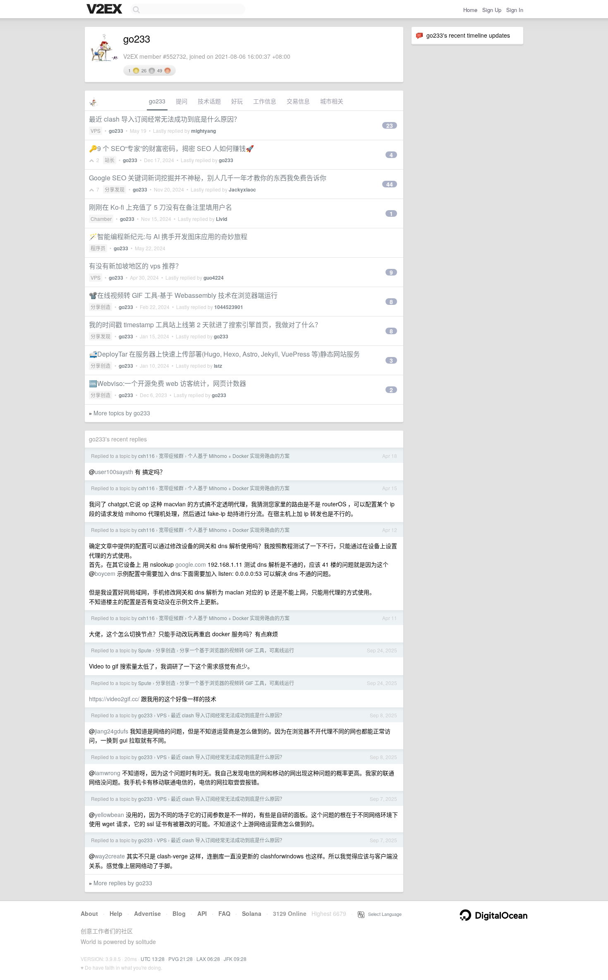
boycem (105, 573)
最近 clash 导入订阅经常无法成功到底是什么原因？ (164, 119)
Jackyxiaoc (242, 189)
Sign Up (491, 10)
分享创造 (100, 306)
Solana (251, 913)
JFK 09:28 (235, 958)
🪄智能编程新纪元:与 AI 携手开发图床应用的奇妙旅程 (168, 236)
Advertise (147, 913)
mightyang (203, 130)
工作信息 (264, 101)
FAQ (224, 913)
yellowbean (109, 814)
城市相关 (331, 101)
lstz (218, 365)
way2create (110, 856)
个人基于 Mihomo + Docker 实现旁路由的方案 (239, 455)
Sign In (514, 10)
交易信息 (298, 101)
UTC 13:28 (153, 958)
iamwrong (107, 773)
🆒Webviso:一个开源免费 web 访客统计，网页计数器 (167, 383)
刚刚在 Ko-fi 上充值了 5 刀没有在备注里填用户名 (160, 207)
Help (116, 913)
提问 (181, 101)
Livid (221, 219)
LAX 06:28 (208, 958)
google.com (190, 564)
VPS (96, 130)
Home (470, 10)
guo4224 (213, 277)
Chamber (101, 218)
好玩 (237, 101)
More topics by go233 (121, 413)
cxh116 (146, 455)
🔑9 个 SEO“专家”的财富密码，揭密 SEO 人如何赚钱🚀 (171, 148)
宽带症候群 (171, 455)
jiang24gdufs (111, 731)
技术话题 (209, 101)
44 (389, 184)
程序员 (98, 248)
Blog (179, 913)
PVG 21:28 (180, 958)
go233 (157, 101)
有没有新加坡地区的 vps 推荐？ (135, 266)
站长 (110, 159)
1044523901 (228, 307)
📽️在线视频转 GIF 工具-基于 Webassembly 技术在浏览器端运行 (183, 295)
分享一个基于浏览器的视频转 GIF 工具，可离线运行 (237, 650)
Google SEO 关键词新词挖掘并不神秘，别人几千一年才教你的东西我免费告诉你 (207, 177)
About (89, 913)
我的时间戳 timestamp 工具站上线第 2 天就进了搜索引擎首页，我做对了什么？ (205, 324)
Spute (144, 650)
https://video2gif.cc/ (114, 699)
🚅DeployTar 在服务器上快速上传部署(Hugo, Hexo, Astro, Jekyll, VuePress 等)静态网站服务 (224, 354)
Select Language (383, 914)
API (202, 913)
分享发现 (114, 189)
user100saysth (114, 471)
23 (389, 125)
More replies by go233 (122, 883)
